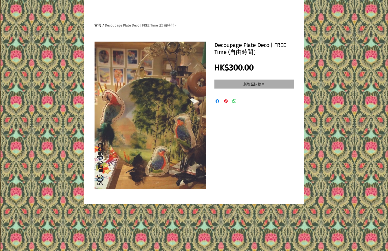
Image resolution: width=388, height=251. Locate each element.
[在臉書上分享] (217, 101)
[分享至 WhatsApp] (234, 101)
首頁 (97, 25)
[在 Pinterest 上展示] (226, 101)
